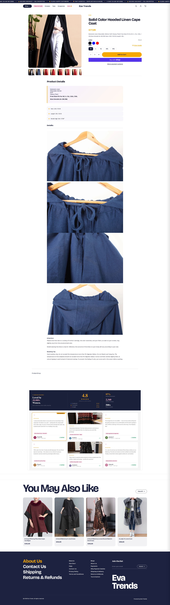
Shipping (32, 572)
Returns (71, 561)
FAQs (70, 566)
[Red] (97, 43)
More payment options (115, 64)
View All (140, 491)
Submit (141, 566)
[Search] (136, 6)
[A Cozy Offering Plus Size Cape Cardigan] (37, 517)
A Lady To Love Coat (125, 539)
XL (101, 49)
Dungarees (61, 6)
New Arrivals (38, 6)
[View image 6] (68, 72)
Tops (53, 6)
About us (94, 563)
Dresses (47, 6)
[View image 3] (46, 72)
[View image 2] (39, 72)
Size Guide (138, 45)
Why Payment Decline (98, 569)
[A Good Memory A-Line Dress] (69, 517)
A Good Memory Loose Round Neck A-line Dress (99, 539)
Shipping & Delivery (97, 571)
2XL (107, 49)
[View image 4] (53, 72)
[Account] (140, 6)
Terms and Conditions (76, 574)
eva (90, 15)
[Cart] (145, 6)
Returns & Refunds (42, 577)
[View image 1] (31, 72)
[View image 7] (75, 72)
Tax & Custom (95, 577)
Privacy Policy (73, 571)
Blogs (93, 561)
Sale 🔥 (69, 6)
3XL (113, 49)
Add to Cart (122, 54)
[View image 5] (60, 72)
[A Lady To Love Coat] (132, 517)
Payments (94, 566)
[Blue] (93, 43)
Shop (26, 6)
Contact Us (34, 566)
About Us (32, 561)
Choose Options (38, 534)
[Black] (90, 43)
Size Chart (72, 563)
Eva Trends (143, 599)
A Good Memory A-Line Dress (65, 539)
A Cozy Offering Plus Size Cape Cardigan (34, 539)
